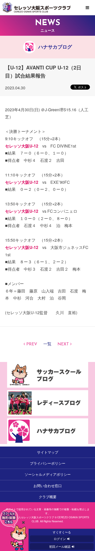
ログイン (60, 538)
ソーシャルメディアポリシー (48, 474)
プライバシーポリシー (47, 463)
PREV (31, 344)
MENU (87, 8)
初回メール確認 (59, 546)
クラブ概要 (47, 496)
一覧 (47, 344)
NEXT (63, 344)
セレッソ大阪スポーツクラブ (47, 8)
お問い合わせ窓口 (47, 485)
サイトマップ (47, 452)
